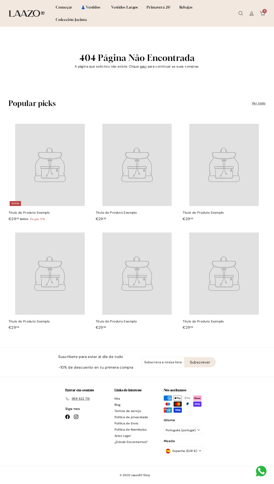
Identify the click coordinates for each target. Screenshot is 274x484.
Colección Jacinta (71, 19)
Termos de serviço (128, 411)
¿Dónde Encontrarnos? (131, 442)
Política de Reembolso (131, 429)
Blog (118, 405)
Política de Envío (126, 423)
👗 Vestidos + (92, 7)
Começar (64, 7)
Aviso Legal (123, 436)
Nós (117, 398)
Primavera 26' (159, 7)
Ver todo (258, 103)
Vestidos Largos (124, 7)
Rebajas (186, 7)
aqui (143, 66)
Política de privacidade (131, 417)
